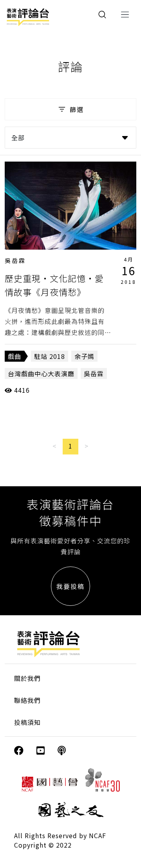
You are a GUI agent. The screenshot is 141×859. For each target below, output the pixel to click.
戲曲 (14, 356)
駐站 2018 (49, 356)
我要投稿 (70, 586)
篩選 (77, 109)
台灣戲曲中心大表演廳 (41, 373)
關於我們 (27, 678)
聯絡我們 (27, 700)
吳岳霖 (15, 260)
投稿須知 (27, 722)
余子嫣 (84, 356)
